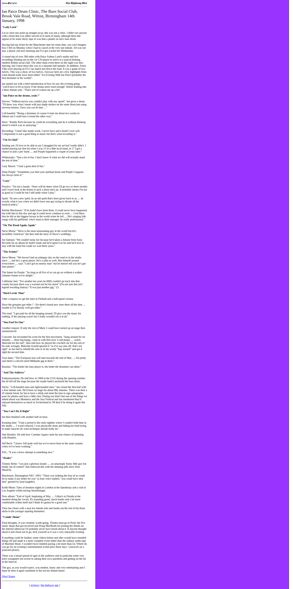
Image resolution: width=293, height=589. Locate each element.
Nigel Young (8, 576)
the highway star (49, 585)
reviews (35, 585)
